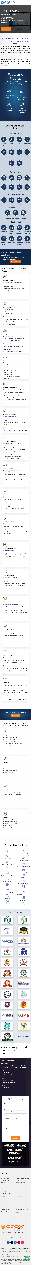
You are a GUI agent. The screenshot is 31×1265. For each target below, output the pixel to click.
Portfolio (12, 1232)
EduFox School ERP (5, 1178)
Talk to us (6, 28)
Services (5, 1121)
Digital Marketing (5, 1200)
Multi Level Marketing (6, 1193)
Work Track (3, 1189)
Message (5, 1128)
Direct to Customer (19, 1200)
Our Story (3, 1232)
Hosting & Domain (5, 1209)
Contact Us (15, 715)
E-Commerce (4, 1211)
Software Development (6, 1202)
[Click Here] (15, 1228)
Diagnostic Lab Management (22, 1178)
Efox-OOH (3, 1186)
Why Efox (8, 1232)
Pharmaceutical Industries (21, 1205)
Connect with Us (15, 261)
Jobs (16, 1218)
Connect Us (15, 1238)
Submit (15, 1138)
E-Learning (3, 1191)
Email (5, 1109)
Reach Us (23, 1232)
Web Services (4, 1205)
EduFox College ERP (5, 1180)
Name (5, 1103)
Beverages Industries (20, 1202)
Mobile (5, 1115)
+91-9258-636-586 (5, 1073)
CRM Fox (3, 1184)
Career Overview (19, 1216)
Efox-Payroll (3, 1182)
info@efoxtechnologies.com (8, 1074)
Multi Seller (17, 1207)
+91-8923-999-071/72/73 (7, 1080)
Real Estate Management (21, 1180)
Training (17, 1221)
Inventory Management (20, 1182)
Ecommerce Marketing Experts (22, 1209)
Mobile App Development (6, 1207)
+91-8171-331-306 (5, 1088)
